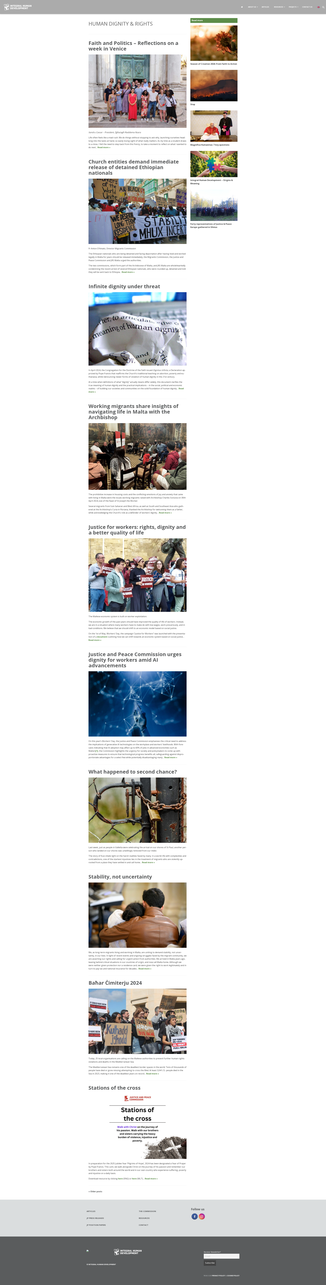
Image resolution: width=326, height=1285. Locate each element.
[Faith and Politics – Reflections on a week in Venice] (138, 91)
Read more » (104, 147)
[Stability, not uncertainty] (138, 915)
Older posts (95, 1191)
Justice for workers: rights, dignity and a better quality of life (137, 529)
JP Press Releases (95, 1218)
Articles (91, 1211)
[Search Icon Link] (324, 8)
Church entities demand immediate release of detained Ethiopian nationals (134, 167)
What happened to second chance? (133, 771)
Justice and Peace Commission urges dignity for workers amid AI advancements (135, 660)
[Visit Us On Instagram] (201, 1216)
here (120, 1178)
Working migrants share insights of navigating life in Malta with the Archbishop (133, 412)
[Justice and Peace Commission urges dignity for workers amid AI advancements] (138, 704)
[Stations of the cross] (138, 1126)
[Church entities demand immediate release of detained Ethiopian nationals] (138, 211)
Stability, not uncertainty (120, 876)
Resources (144, 1218)
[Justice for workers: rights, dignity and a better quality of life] (138, 575)
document (102, 636)
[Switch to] (318, 7)
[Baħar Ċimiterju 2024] (138, 1021)
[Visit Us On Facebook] (194, 1216)
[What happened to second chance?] (138, 810)
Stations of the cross (115, 1087)
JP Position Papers (96, 1225)
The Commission (147, 1211)
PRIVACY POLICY (218, 1275)
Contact (143, 1225)
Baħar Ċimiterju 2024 (115, 982)
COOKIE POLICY (233, 1275)
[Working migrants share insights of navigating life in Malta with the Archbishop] (138, 456)
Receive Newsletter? (212, 1252)
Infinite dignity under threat (124, 286)
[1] (96, 751)
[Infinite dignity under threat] (138, 329)
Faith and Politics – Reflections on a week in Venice (133, 45)
